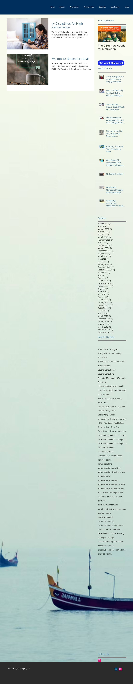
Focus (100, 402)
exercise (101, 554)
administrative (104, 476)
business (102, 496)
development (103, 533)
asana (105, 492)
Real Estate (119, 423)
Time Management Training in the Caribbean (112, 443)
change (101, 513)
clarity (108, 513)
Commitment (119, 390)
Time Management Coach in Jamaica (112, 435)
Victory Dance (104, 455)
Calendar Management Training (111, 378)
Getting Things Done (107, 410)
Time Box (115, 427)
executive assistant (106, 545)
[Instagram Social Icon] (99, 660)
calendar (101, 501)
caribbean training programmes (112, 509)
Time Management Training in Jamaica (112, 439)
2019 (106, 349)
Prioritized (108, 423)
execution (119, 541)
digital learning (117, 533)
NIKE (100, 423)
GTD (106, 402)
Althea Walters (104, 365)
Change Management (107, 386)
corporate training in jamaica (110, 525)
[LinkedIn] (116, 669)
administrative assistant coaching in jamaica (112, 484)
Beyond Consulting (106, 374)
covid (100, 529)
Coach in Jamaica (105, 390)
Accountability (115, 353)
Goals (112, 415)
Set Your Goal (103, 427)
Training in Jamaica (106, 451)
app (99, 492)
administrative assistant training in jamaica (112, 488)
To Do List (111, 447)
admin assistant (105, 464)
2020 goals (102, 353)
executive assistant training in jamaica (112, 550)
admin (109, 460)
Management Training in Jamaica (112, 419)
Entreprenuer (104, 394)
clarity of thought (105, 517)
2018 (100, 349)
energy (111, 537)
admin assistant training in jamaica (112, 472)
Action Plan (103, 357)
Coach (120, 386)
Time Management (118, 431)
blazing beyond (116, 492)
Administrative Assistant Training (112, 361)
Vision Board (116, 455)
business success (114, 496)
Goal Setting (103, 415)
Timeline (101, 447)
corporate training (106, 521)
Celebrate (102, 382)
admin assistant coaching (109, 468)
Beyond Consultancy (106, 370)
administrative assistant (108, 480)
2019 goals (113, 349)
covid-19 (107, 529)
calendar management (108, 505)
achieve (101, 460)
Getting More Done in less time (111, 406)
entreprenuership (105, 541)
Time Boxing (103, 431)
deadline (116, 529)
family (109, 554)
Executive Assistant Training (110, 398)
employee (102, 537)
